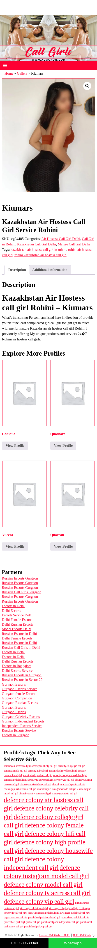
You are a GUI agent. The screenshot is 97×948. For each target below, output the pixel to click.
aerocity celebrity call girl (44, 766)
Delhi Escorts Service (17, 670)
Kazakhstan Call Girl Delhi (36, 244)
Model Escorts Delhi (16, 629)
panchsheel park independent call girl (60, 922)
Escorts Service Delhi (17, 615)
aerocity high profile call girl (63, 770)
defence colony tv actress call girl (47, 893)
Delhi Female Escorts (17, 620)
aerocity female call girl (15, 770)
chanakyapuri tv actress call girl (35, 793)
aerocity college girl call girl (71, 766)
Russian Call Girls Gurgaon (21, 592)
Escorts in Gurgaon (15, 735)
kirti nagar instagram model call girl (41, 912)
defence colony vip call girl (39, 901)
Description (17, 270)
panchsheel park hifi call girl (75, 917)
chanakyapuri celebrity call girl (35, 784)
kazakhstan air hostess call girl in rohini (38, 250)
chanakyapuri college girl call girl (68, 784)
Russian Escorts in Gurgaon (22, 675)
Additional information (49, 270)
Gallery (22, 73)
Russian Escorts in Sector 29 (22, 680)
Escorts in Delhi (13, 606)
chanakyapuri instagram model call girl (56, 789)
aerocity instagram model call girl (70, 775)
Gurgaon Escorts (14, 684)
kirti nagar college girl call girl (64, 908)
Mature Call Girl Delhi (74, 244)
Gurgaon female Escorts (19, 694)
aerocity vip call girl (64, 779)
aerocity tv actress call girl (40, 779)
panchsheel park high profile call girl (22, 922)
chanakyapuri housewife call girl (20, 789)
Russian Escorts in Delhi (19, 634)
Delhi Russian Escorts (17, 624)
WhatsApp (73, 943)
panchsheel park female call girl (44, 917)
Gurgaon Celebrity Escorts (21, 717)
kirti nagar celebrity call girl (34, 908)
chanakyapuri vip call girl (64, 793)
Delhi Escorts (11, 611)
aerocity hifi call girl (38, 770)
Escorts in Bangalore (16, 666)
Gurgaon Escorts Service (19, 689)
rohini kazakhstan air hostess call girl (40, 255)
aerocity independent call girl (37, 775)
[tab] (17, 270)
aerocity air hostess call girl (17, 766)
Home (9, 73)
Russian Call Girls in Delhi (21, 647)
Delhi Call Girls (82, 935)
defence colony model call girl (43, 884)
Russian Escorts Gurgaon (20, 578)
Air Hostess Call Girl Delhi (60, 239)
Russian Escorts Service (19, 730)
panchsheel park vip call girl (38, 926)
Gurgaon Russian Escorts (20, 703)
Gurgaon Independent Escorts (23, 721)
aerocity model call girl (15, 779)
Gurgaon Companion (17, 698)
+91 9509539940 (24, 943)
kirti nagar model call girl (72, 912)
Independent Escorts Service (22, 726)
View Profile (15, 445)
